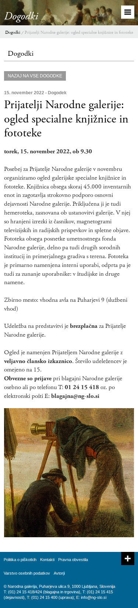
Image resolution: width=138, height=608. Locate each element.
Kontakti (47, 559)
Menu (127, 12)
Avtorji (59, 573)
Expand (127, 558)
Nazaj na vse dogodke (35, 75)
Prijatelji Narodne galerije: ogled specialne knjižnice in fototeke (79, 32)
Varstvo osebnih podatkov (27, 573)
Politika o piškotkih (20, 559)
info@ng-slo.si (93, 597)
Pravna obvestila (73, 559)
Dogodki (12, 32)
